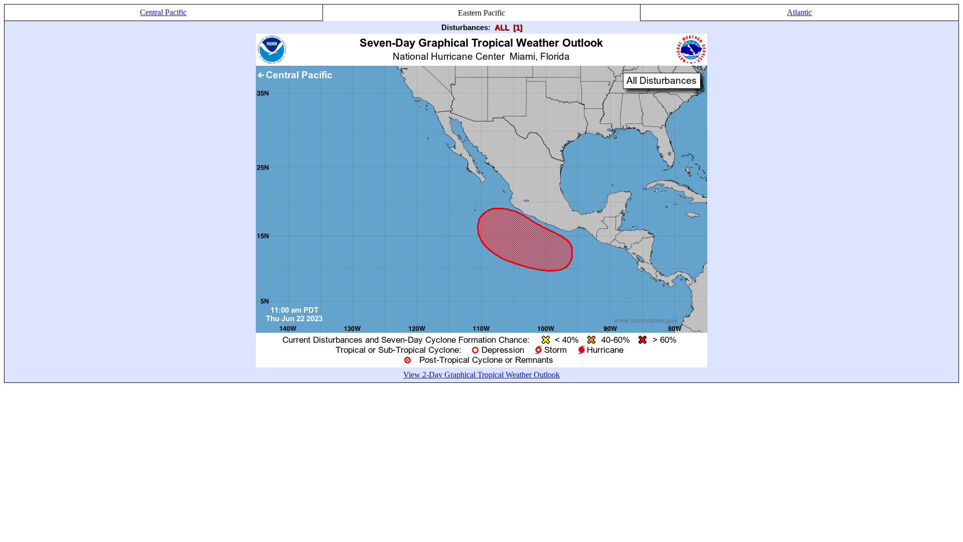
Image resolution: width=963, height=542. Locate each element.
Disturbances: (466, 27)
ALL (502, 27)
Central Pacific (163, 12)
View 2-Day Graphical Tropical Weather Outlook (481, 374)
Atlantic (799, 12)
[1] (517, 27)
